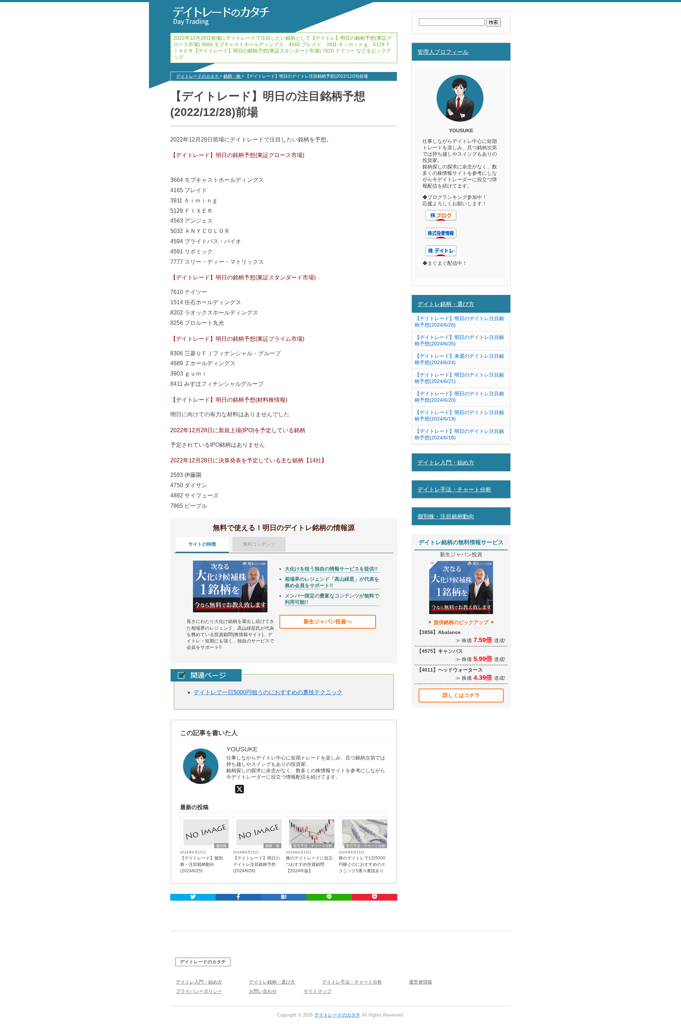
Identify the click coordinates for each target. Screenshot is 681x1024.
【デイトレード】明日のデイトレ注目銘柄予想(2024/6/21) (459, 378)
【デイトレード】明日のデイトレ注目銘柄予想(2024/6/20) (459, 397)
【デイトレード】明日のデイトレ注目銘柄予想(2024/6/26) (256, 864)
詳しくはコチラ (461, 695)
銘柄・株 (272, 846)
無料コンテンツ (259, 544)
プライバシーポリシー (199, 991)
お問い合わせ (263, 991)
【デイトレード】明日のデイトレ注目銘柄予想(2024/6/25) (459, 340)
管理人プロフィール (443, 52)
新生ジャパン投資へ (327, 621)
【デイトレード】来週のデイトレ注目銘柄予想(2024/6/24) (459, 359)
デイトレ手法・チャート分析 (454, 489)
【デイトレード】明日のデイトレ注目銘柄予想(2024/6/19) (459, 416)
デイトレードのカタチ (203, 961)
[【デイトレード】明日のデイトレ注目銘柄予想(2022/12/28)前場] (283, 897)
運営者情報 (420, 982)
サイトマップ (317, 991)
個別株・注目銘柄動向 (445, 516)
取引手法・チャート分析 (312, 846)
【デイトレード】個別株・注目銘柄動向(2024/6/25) (201, 864)
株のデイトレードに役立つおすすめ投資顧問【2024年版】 (309, 864)
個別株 (221, 846)
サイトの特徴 (202, 544)
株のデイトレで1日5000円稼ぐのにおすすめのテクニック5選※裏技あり (362, 864)
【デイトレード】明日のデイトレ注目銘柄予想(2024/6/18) (459, 434)
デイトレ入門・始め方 (445, 462)
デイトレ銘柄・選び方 (445, 304)
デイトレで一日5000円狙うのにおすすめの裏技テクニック (268, 692)
